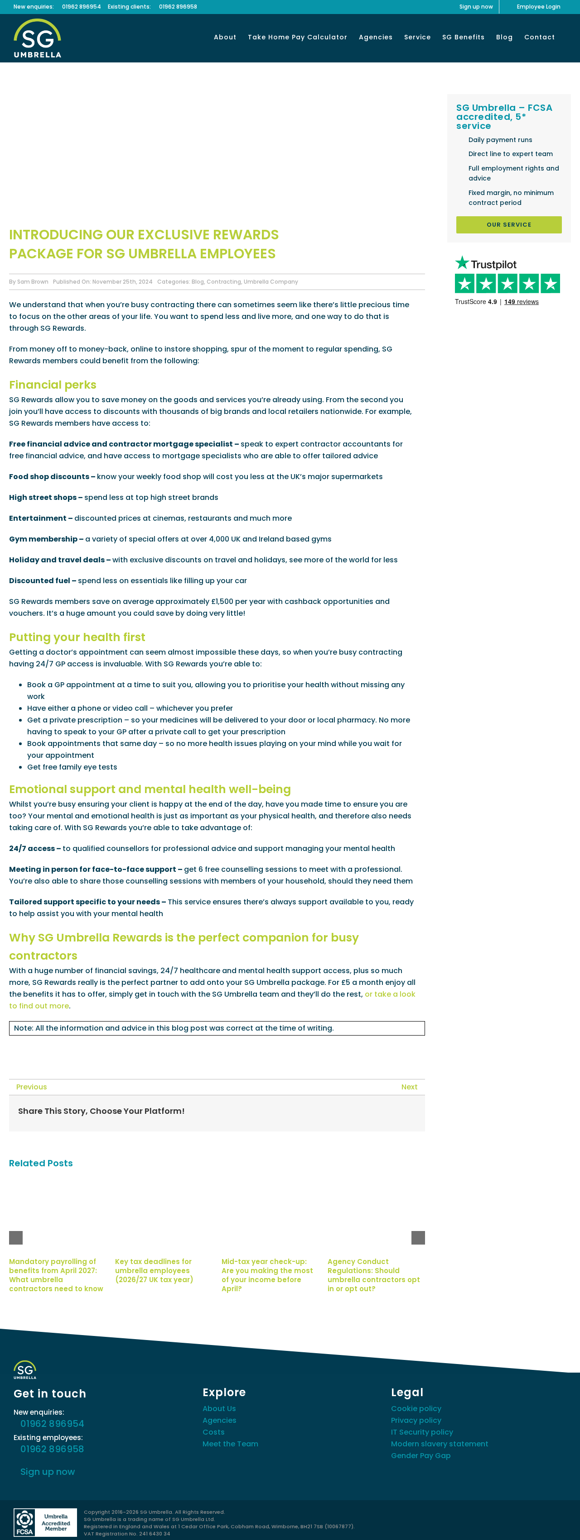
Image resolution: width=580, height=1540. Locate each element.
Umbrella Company (271, 281)
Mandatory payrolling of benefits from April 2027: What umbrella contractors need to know (56, 1275)
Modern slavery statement (439, 1444)
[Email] (408, 1113)
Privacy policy (416, 1420)
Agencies (220, 1420)
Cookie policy (416, 1408)
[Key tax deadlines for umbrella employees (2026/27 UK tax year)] (163, 1184)
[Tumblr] (379, 1113)
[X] (336, 1113)
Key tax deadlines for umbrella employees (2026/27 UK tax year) (154, 1270)
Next (409, 1087)
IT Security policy (422, 1432)
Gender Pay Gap (421, 1455)
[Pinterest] (394, 1113)
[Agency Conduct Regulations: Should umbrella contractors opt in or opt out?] (376, 1184)
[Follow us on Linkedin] (36, 1048)
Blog (198, 281)
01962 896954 (81, 6)
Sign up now (47, 1471)
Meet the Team (230, 1444)
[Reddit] (350, 1113)
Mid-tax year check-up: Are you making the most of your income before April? (267, 1275)
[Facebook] (321, 1113)
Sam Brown (32, 281)
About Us (219, 1408)
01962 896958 (178, 6)
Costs (214, 1432)
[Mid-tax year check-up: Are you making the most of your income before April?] (270, 1184)
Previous (31, 1087)
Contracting (224, 281)
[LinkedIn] (365, 1113)
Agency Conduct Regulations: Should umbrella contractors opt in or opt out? (374, 1275)
